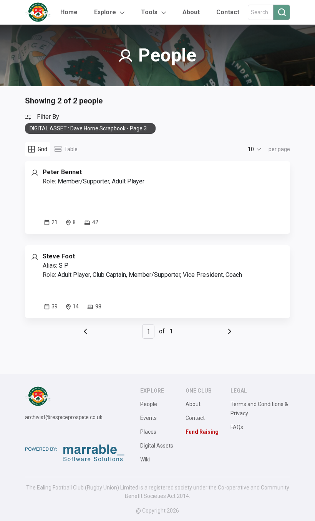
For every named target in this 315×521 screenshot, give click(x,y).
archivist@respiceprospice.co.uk (64, 417)
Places (148, 432)
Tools (149, 12)
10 (251, 149)
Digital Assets (156, 446)
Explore (105, 12)
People (148, 404)
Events (148, 418)
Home (69, 12)
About (191, 12)
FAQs (236, 427)
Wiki (145, 459)
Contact (227, 12)
